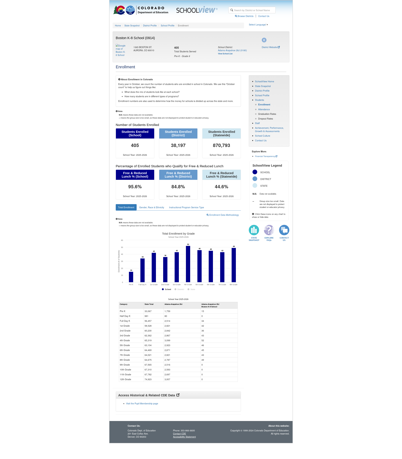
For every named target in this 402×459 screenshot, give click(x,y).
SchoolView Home (264, 81)
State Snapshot (132, 25)
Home (118, 25)
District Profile (150, 25)
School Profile (167, 25)
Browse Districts (245, 16)
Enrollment (264, 104)
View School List (225, 53)
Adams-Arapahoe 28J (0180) (232, 50)
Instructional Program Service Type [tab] (186, 207)
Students (259, 99)
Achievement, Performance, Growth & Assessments (269, 129)
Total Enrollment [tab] (126, 207)
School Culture (262, 135)
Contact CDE (179, 433)
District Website (269, 47)
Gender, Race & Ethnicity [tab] (151, 207)
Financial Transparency (265, 156)
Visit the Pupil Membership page (142, 403)
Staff (257, 123)
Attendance (264, 109)
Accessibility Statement (184, 436)
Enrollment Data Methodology (224, 214)
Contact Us (263, 16)
